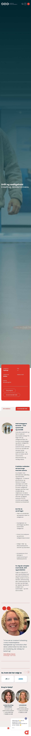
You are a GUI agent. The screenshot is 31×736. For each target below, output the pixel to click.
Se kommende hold (11, 395)
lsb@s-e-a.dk (9, 714)
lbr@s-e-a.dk (23, 712)
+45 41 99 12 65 (9, 712)
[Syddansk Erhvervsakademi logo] (9, 4)
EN (25, 3)
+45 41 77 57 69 (23, 710)
